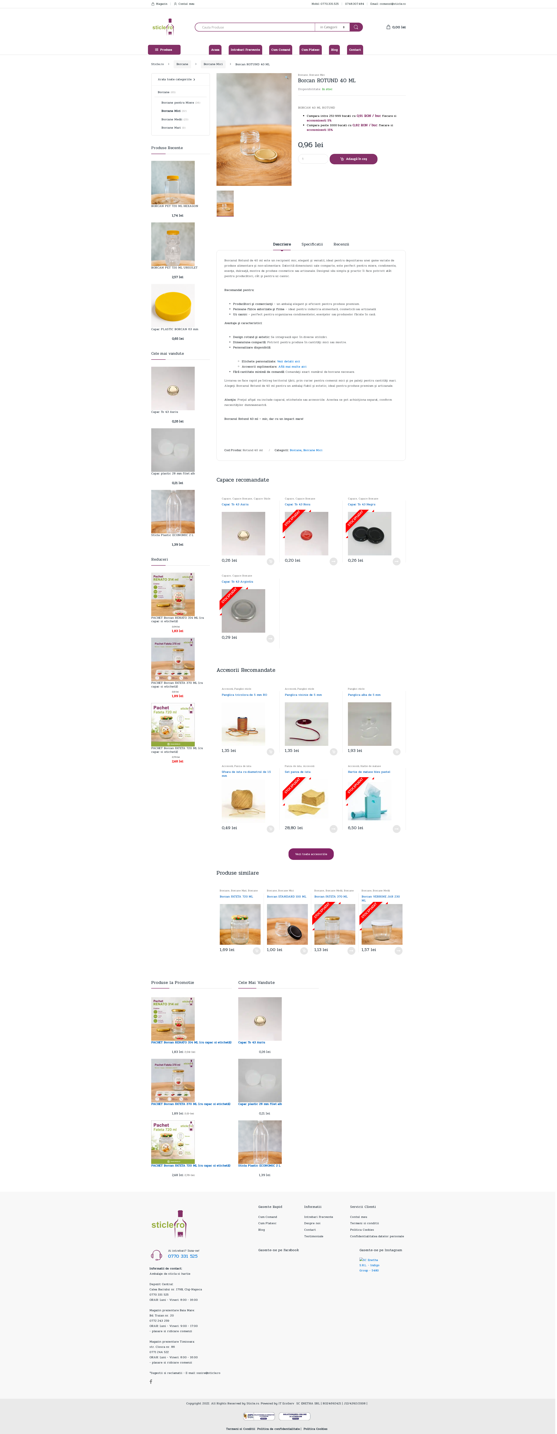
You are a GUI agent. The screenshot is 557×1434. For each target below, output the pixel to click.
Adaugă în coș (356, 159)
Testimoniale (313, 1236)
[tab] (282, 246)
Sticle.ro (157, 64)
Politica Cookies (362, 1229)
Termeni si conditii (364, 1223)
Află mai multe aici (292, 366)
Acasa (215, 49)
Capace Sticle (262, 499)
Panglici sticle (242, 689)
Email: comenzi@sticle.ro (388, 4)
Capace (226, 499)
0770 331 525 (183, 1256)
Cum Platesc (311, 49)
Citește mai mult (333, 561)
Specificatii (312, 244)
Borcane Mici (213, 64)
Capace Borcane (242, 499)
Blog (334, 49)
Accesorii (227, 689)
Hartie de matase (371, 766)
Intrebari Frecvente (245, 49)
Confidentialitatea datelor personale (377, 1236)
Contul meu (186, 4)
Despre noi (312, 1223)
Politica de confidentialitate (278, 1429)
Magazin (161, 4)
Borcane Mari (239, 891)
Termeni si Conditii (240, 1429)
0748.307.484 (354, 4)
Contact (355, 49)
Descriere (282, 244)
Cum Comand (280, 49)
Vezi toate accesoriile (311, 854)
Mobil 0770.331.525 (325, 4)
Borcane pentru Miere (177, 102)
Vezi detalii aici (288, 361)
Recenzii (341, 244)
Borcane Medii (334, 891)
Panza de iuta (242, 766)
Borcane (182, 64)
